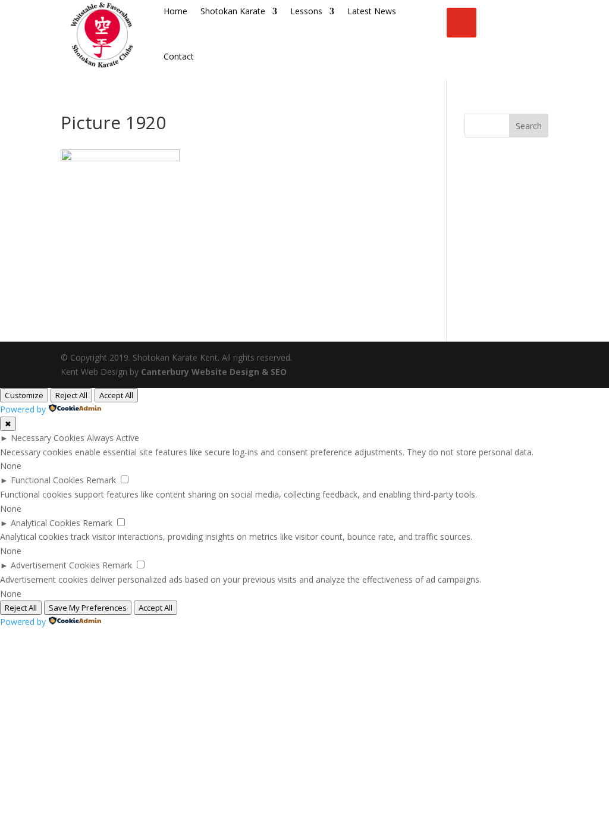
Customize (24, 395)
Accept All (116, 395)
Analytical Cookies (45, 523)
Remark (101, 480)
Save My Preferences (88, 607)
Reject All (71, 395)
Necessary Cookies (47, 437)
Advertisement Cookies (55, 565)
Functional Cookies (47, 480)
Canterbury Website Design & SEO (214, 371)
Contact (179, 56)
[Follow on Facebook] (461, 22)
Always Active (113, 437)
